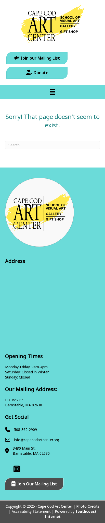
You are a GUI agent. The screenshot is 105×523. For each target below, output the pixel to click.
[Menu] (52, 91)
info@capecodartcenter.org (36, 439)
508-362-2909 (25, 429)
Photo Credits (87, 506)
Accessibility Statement (31, 511)
